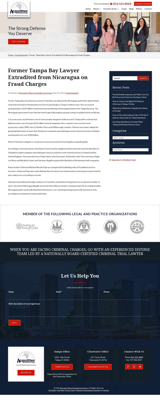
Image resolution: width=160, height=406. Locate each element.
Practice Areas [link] (110, 9)
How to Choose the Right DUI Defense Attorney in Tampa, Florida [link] (128, 102)
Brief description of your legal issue (24, 304)
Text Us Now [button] (18, 41)
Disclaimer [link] (52, 390)
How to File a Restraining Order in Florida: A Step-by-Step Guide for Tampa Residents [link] (130, 116)
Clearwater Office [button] (98, 367)
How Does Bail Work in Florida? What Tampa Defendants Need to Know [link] (128, 123)
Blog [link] (131, 9)
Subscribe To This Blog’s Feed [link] (124, 160)
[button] (128, 366)
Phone (106, 292)
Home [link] (88, 9)
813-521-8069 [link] (122, 3)
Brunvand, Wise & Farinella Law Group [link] (35, 93)
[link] (19, 9)
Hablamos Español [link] (143, 3)
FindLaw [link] (106, 390)
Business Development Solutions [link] (88, 390)
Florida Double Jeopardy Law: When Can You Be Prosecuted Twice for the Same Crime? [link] (131, 95)
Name (11, 292)
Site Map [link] (60, 390)
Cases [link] (124, 9)
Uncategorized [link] (72, 93)
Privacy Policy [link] (70, 390)
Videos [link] (139, 9)
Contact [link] (148, 9)
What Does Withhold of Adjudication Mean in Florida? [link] (130, 109)
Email (59, 292)
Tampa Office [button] (62, 367)
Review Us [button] (26, 372)
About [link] (96, 9)
